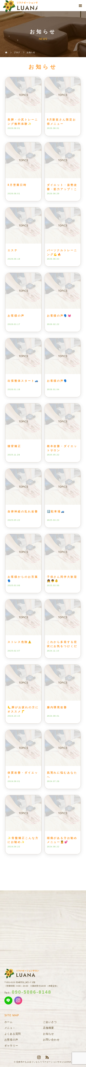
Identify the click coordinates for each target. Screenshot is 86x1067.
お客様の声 (11, 1039)
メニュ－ (9, 1027)
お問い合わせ (51, 1039)
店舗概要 (48, 1027)
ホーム (8, 1022)
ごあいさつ (50, 1022)
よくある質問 (12, 1033)
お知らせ (48, 1033)
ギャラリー (11, 1045)
